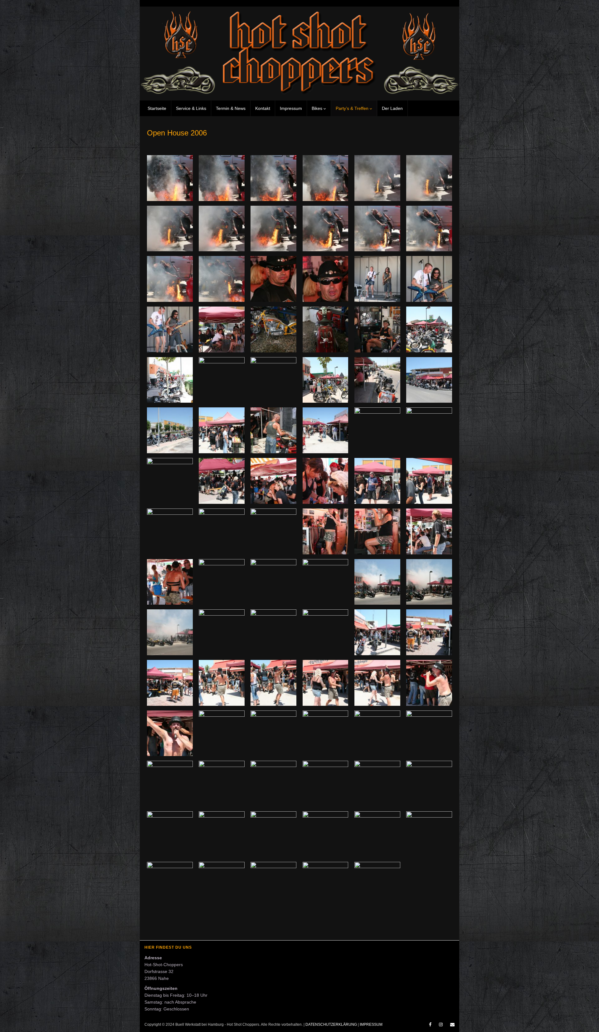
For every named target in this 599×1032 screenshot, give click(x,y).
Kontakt (262, 108)
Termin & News (231, 108)
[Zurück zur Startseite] (299, 54)
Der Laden (392, 108)
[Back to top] (585, 1018)
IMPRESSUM (371, 1024)
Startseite (157, 108)
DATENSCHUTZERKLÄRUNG (331, 1024)
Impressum (291, 108)
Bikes (318, 108)
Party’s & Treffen (353, 108)
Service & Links (191, 108)
